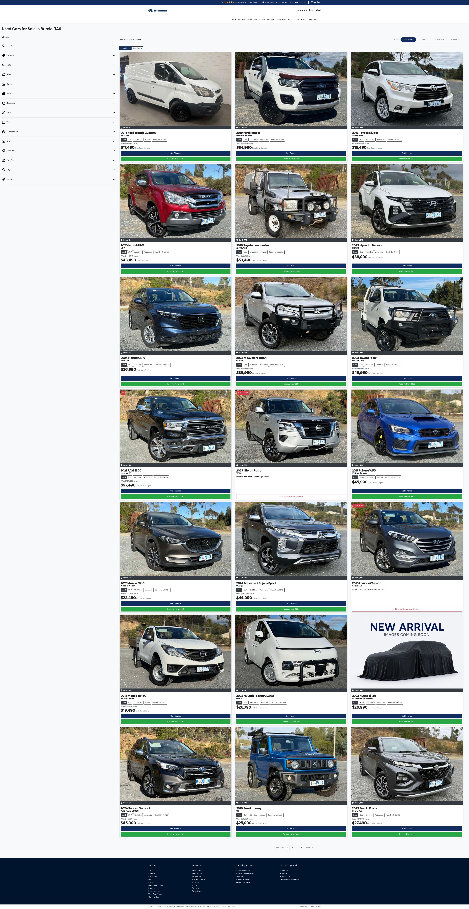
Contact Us (285, 877)
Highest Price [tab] (439, 39)
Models (241, 20)
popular (151, 874)
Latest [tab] (424, 39)
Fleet (194, 885)
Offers (249, 20)
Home (233, 20)
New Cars (196, 871)
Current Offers (198, 880)
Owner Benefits (243, 882)
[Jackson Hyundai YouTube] (315, 2)
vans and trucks (155, 894)
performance (154, 891)
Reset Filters (125, 48)
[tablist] (431, 39)
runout (151, 888)
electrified (152, 877)
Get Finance (175, 153)
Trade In (195, 888)
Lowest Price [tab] (455, 39)
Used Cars (196, 877)
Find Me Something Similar (291, 497)
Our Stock (258, 20)
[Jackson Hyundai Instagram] (312, 2)
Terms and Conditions (289, 880)
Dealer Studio (315, 907)
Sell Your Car (314, 20)
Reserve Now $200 (175, 159)
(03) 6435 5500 (298, 2)
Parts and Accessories (245, 874)
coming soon (154, 897)
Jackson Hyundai (309, 10)
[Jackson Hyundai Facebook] (309, 2)
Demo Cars (197, 874)
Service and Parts (283, 20)
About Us (284, 871)
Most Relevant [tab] (408, 39)
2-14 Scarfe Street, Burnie (276, 2)
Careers (283, 874)
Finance (270, 20)
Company (300, 20)
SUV (150, 871)
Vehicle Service (243, 871)
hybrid (151, 880)
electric (151, 882)
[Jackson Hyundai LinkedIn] (319, 2)
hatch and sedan (155, 885)
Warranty (240, 877)
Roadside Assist (243, 880)
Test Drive (196, 891)
